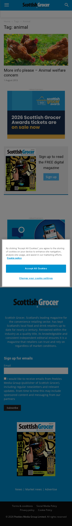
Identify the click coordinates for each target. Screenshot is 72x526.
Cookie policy (14, 258)
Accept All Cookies (36, 268)
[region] (36, 263)
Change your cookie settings (36, 278)
